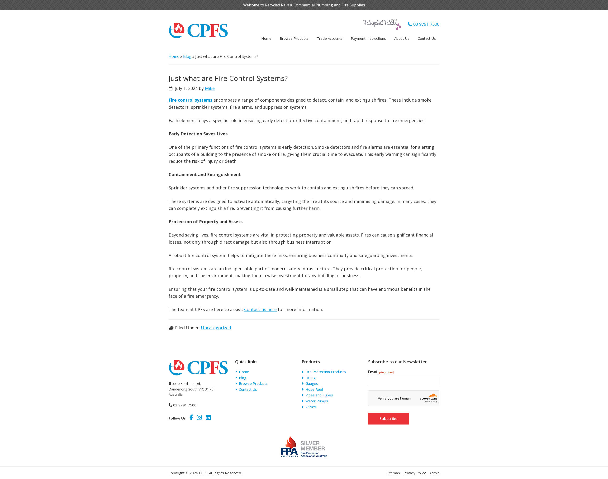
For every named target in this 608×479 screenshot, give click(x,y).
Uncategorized (216, 328)
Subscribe (389, 418)
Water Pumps (316, 401)
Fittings (311, 377)
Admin (434, 472)
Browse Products (253, 383)
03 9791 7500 (425, 24)
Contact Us (248, 389)
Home (174, 56)
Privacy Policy (415, 472)
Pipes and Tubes (319, 395)
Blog (187, 56)
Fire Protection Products (325, 371)
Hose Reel (314, 389)
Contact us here (260, 309)
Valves (310, 406)
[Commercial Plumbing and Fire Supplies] (198, 25)
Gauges (311, 383)
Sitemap (393, 472)
